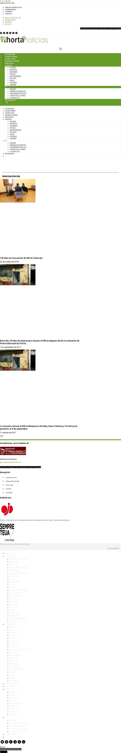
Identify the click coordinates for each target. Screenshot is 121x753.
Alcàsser (13, 632)
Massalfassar (15, 592)
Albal (11, 629)
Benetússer (14, 643)
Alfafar (12, 638)
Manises (13, 652)
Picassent (14, 666)
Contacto (8, 14)
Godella (13, 587)
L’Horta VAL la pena (18, 728)
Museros (13, 604)
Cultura (13, 68)
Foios (12, 584)
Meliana (13, 598)
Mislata (12, 658)
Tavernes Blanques (18, 618)
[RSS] (7, 33)
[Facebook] (1, 33)
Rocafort (13, 615)
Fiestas (12, 74)
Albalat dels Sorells (18, 559)
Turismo (13, 85)
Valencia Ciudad (12, 61)
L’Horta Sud (10, 59)
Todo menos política (18, 93)
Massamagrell (16, 595)
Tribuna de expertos (18, 91)
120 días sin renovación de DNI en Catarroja (21, 258)
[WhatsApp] (16, 33)
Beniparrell (14, 641)
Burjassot (13, 575)
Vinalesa (13, 621)
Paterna (13, 607)
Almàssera (14, 570)
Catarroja (13, 646)
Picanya (13, 663)
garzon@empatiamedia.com (10, 462)
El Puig (12, 578)
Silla (11, 674)
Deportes (13, 70)
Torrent (12, 677)
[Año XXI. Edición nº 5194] (13, 7)
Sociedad (13, 83)
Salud (12, 80)
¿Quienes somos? (10, 9)
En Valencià (10, 100)
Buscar (7, 102)
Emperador (14, 581)
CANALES (9, 689)
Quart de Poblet (16, 669)
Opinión (13, 89)
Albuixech (14, 564)
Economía (13, 72)
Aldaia (12, 635)
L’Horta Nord (11, 56)
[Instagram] (4, 33)
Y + (6, 87)
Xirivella (13, 680)
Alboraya (13, 561)
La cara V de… (15, 98)
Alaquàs (13, 626)
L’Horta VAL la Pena (17, 96)
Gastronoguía (15, 76)
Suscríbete (8, 11)
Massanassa (15, 655)
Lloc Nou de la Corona (19, 649)
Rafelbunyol (14, 612)
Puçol (12, 609)
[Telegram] (10, 33)
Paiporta (13, 660)
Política (13, 78)
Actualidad (10, 54)
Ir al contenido (5, 1)
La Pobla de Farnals (18, 590)
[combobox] (11, 749)
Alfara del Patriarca (18, 567)
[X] (13, 33)
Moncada (13, 601)
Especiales (9, 63)
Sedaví (12, 672)
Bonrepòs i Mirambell (19, 573)
